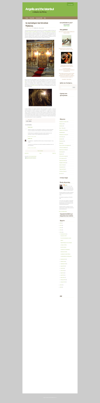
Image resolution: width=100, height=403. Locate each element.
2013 (61, 225)
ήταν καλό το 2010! (64, 235)
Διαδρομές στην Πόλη (62, 130)
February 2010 (63, 279)
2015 (61, 223)
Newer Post (26, 153)
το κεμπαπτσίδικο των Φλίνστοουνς (66, 256)
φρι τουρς (60, 173)
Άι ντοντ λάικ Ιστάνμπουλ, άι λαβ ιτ (66, 238)
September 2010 (63, 263)
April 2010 (62, 275)
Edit (45, 18)
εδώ (25, 81)
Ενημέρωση (61, 141)
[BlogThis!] (27, 121)
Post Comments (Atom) (32, 156)
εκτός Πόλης (61, 136)
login (72, 4)
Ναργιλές (60, 154)
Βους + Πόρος (61, 128)
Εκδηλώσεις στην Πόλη (63, 134)
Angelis (29, 138)
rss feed (69, 4)
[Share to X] (28, 121)
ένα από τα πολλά (34, 85)
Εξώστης (60, 143)
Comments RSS (39, 18)
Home (27, 18)
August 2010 (63, 266)
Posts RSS (32, 18)
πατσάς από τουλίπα (64, 251)
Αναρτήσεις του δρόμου (63, 121)
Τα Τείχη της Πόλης (62, 171)
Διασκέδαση (61, 132)
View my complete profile (63, 211)
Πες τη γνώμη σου (62, 158)
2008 (61, 287)
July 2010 (62, 268)
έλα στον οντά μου (63, 247)
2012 (61, 227)
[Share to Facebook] (29, 121)
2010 (61, 232)
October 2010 (63, 261)
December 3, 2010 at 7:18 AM (32, 136)
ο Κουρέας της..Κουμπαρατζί (65, 249)
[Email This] (26, 121)
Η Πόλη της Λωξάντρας (63, 147)
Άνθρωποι (61, 123)
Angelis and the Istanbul (39, 9)
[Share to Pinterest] (30, 121)
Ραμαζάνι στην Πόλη (62, 162)
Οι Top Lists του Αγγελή (63, 156)
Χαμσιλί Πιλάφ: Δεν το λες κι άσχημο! (66, 242)
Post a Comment (40, 150)
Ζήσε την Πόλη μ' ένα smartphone (64, 145)
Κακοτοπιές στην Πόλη (62, 149)
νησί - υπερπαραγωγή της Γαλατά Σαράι (49, 31)
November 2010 (63, 259)
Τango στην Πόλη (62, 169)
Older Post (54, 153)
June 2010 (62, 270)
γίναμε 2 (62, 240)
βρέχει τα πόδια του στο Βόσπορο (31, 31)
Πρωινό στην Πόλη (62, 160)
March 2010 (63, 277)
